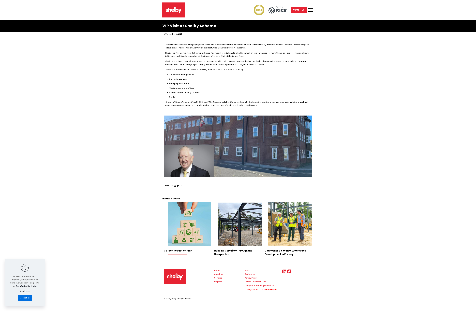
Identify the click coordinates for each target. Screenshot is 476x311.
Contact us (250, 274)
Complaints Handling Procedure (259, 285)
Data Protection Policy (26, 286)
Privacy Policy (251, 278)
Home (217, 270)
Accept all (25, 297)
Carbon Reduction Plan (178, 250)
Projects (218, 281)
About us (218, 274)
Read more (25, 291)
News (247, 270)
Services (218, 278)
